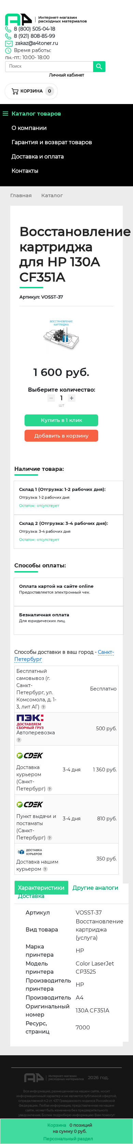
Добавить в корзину (61, 436)
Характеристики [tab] (41, 887)
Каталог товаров (34, 113)
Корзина (56, 1125)
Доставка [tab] (31, 895)
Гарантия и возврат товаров (52, 142)
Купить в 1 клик (61, 420)
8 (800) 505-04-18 (34, 29)
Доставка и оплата (38, 156)
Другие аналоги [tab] (95, 887)
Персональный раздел (68, 1138)
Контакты (25, 171)
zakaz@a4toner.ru (36, 43)
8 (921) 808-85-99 (34, 36)
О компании (29, 128)
